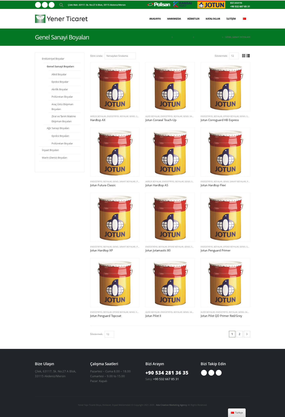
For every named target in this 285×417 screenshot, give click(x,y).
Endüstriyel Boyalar (117, 116)
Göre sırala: (96, 55)
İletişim (231, 18)
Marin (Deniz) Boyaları (54, 157)
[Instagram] (45, 5)
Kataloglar (213, 18)
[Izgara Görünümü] (244, 55)
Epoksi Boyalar (231, 116)
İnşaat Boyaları (50, 150)
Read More (133, 68)
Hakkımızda (174, 18)
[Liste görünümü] (248, 55)
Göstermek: (221, 55)
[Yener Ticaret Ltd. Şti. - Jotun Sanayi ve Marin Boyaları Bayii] (62, 18)
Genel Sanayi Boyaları (194, 116)
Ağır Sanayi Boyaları (58, 128)
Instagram (211, 373)
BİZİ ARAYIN (236, 2)
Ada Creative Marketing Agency (171, 404)
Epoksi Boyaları (60, 136)
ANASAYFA (155, 18)
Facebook (204, 373)
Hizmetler (193, 18)
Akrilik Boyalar (98, 116)
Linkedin (219, 373)
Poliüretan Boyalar (62, 96)
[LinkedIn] (51, 5)
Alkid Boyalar (152, 116)
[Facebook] (38, 5)
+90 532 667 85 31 (240, 6)
